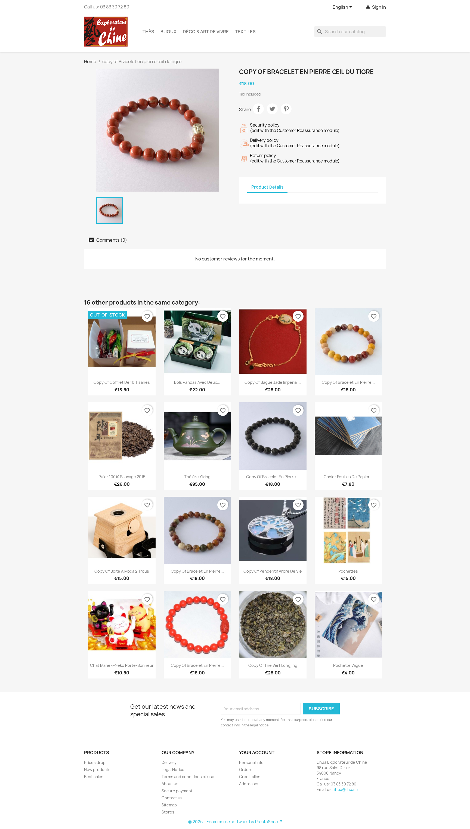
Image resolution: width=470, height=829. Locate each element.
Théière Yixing (197, 476)
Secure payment (177, 790)
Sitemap (169, 804)
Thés (148, 32)
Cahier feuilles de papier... (348, 476)
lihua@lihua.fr (345, 789)
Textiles (245, 32)
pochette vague (348, 665)
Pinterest (286, 108)
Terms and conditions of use (188, 776)
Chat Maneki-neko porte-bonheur (122, 665)
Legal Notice (173, 769)
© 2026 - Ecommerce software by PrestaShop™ (235, 822)
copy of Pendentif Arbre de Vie (272, 571)
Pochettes (348, 571)
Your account (256, 753)
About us (170, 783)
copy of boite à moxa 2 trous (121, 571)
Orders (245, 769)
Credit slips (249, 776)
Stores (168, 812)
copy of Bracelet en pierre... (348, 382)
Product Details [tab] (267, 187)
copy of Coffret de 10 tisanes (122, 382)
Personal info (251, 762)
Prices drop (95, 762)
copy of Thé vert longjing (272, 665)
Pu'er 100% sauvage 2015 (121, 476)
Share (258, 108)
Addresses (249, 783)
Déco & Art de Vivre (206, 32)
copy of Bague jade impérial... (273, 382)
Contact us (172, 797)
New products (97, 769)
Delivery (169, 762)
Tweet (272, 108)
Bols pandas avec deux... (197, 382)
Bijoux (168, 32)
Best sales (93, 776)
